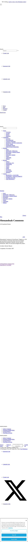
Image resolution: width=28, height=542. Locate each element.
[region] (14, 530)
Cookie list (26, 445)
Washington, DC (10, 163)
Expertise (8, 138)
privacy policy (2, 445)
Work (7, 149)
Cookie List (10, 527)
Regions (5, 160)
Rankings (8, 136)
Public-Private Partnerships (12, 146)
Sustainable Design (10, 145)
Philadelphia (9, 164)
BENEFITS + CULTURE (12, 175)
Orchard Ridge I (7, 431)
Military (8, 159)
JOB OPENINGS (10, 179)
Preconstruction (9, 140)
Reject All (14, 535)
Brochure (5, 108)
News (4, 106)
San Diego (8, 169)
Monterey (8, 172)
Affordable (8, 157)
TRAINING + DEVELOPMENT (14, 176)
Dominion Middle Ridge (9, 430)
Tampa (7, 167)
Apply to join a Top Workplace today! (17, 1)
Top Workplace (23, 449)
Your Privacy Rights (17, 445)
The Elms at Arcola (7, 433)
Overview (8, 132)
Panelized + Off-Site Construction (14, 142)
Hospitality (8, 153)
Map (4, 107)
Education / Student (10, 155)
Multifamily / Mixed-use (11, 151)
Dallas (7, 168)
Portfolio (5, 148)
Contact (5, 110)
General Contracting (11, 141)
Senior (7, 156)
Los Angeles (9, 171)
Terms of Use (8, 445)
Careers (5, 173)
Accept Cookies (14, 539)
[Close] (26, 520)
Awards (8, 133)
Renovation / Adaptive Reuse (13, 152)
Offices (7, 161)
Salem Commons (7, 429)
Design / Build (9, 144)
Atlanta (7, 165)
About (4, 130)
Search (1, 49)
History (7, 134)
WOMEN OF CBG (10, 177)
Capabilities (6, 137)
